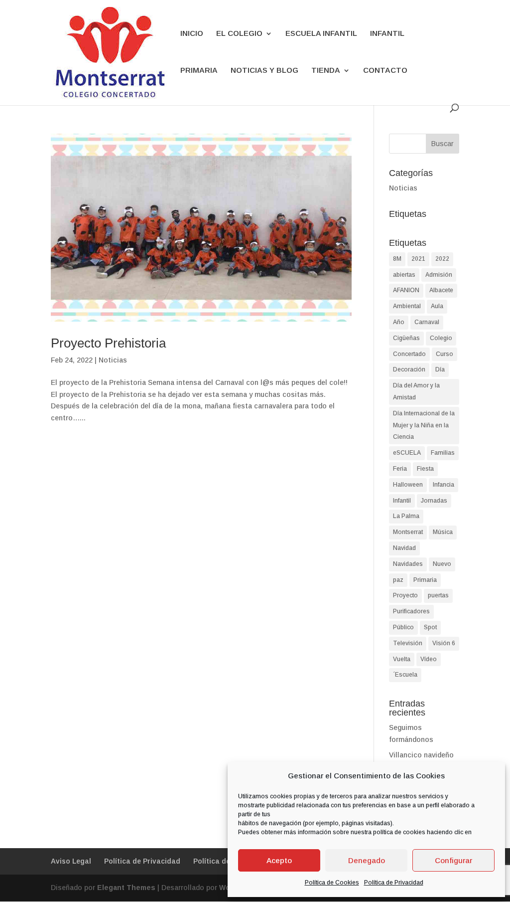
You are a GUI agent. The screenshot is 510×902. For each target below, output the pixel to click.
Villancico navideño (421, 755)
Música (443, 532)
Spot (430, 627)
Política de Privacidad (393, 882)
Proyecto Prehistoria (108, 343)
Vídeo (428, 659)
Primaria (425, 579)
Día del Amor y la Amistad (416, 391)
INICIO (191, 33)
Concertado (409, 354)
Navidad (404, 547)
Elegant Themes (126, 888)
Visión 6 (443, 643)
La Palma (406, 516)
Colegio (441, 338)
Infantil (402, 500)
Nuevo (442, 563)
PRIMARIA (199, 70)
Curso (444, 354)
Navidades (408, 563)
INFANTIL (387, 33)
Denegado (366, 860)
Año (398, 322)
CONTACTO (385, 70)
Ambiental (407, 306)
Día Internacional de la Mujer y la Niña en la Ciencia (424, 425)
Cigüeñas (406, 338)
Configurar (453, 860)
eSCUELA (407, 452)
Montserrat (408, 532)
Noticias (113, 360)
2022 (442, 258)
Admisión (438, 274)
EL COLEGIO (239, 33)
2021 (418, 258)
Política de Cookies (332, 882)
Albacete (441, 290)
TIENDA (325, 70)
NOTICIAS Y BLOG (264, 70)
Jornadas (434, 500)
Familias (443, 452)
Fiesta (425, 468)
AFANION (406, 290)
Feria (400, 468)
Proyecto (405, 595)
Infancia (443, 484)
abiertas (404, 274)
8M (397, 258)
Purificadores (411, 611)
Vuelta (401, 659)
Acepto (279, 860)
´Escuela (405, 674)
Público (403, 627)
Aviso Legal (71, 861)
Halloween (408, 484)
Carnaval (426, 322)
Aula (437, 306)
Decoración (409, 369)
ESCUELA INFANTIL (321, 33)
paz (398, 579)
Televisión (407, 643)
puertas (438, 595)
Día (440, 369)
